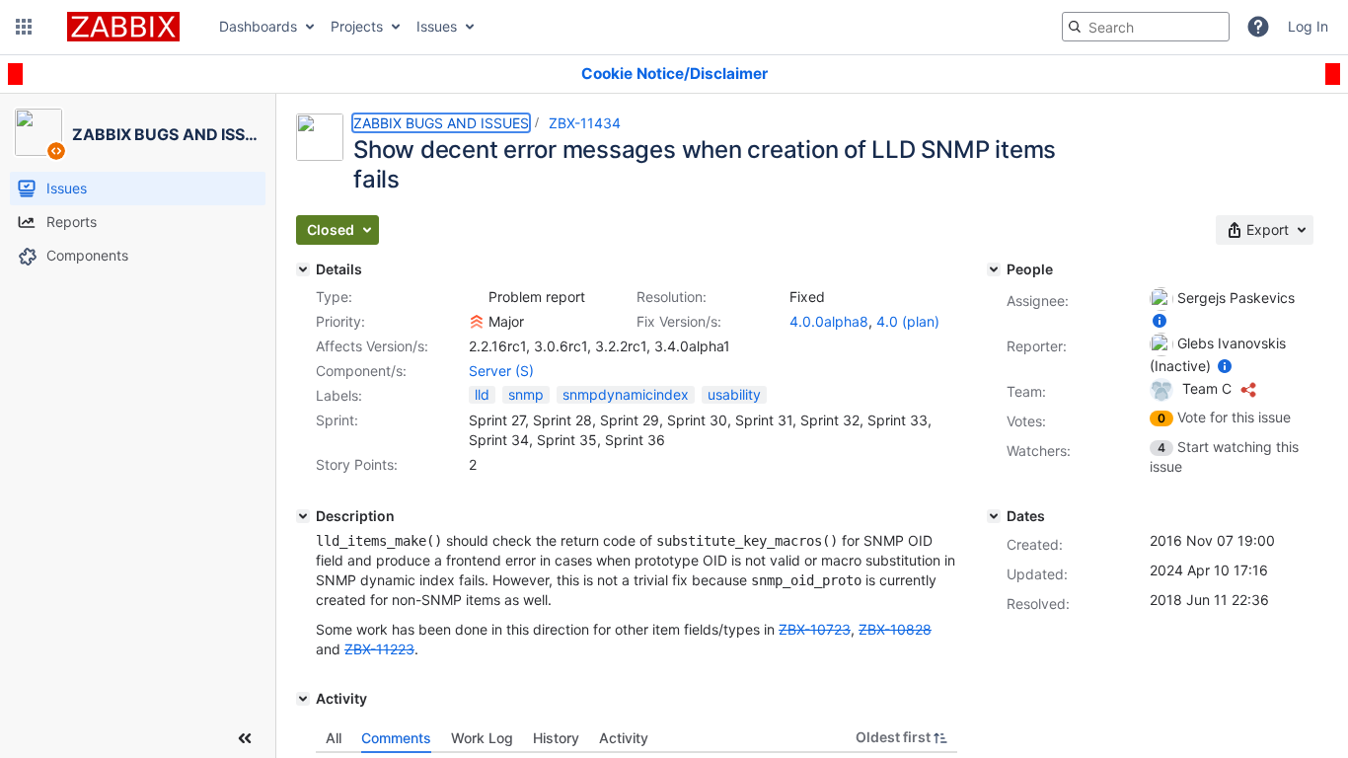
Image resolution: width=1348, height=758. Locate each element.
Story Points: (357, 464)
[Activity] (303, 699)
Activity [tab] (623, 737)
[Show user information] (1159, 320)
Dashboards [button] (258, 26)
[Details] (303, 269)
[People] (994, 269)
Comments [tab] (396, 737)
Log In (1308, 26)
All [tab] (333, 737)
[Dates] (994, 516)
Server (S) (501, 370)
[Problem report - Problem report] (477, 297)
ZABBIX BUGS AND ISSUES (441, 122)
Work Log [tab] (482, 737)
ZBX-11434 (585, 122)
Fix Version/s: (679, 321)
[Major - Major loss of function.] (477, 322)
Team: (1026, 391)
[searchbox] (1146, 26)
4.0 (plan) (907, 321)
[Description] (303, 516)
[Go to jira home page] (123, 26)
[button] (23, 26)
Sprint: (337, 420)
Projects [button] (357, 26)
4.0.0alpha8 (828, 321)
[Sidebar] (244, 738)
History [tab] (556, 737)
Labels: (339, 395)
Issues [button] (436, 26)
